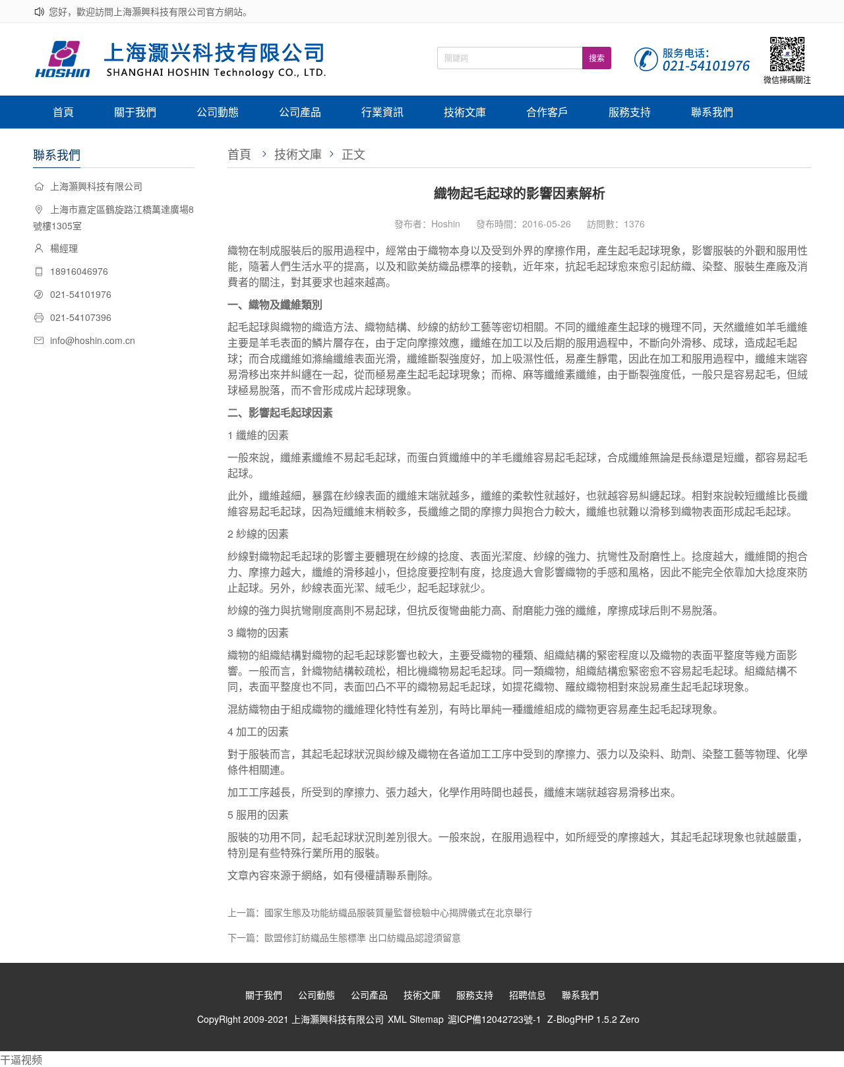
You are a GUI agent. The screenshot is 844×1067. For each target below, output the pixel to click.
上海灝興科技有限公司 (337, 1018)
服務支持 (630, 111)
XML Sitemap (416, 1018)
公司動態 (217, 111)
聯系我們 (712, 111)
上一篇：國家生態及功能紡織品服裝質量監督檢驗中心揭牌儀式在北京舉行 (379, 912)
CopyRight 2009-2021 (244, 1018)
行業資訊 (382, 111)
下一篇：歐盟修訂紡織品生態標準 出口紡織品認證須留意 (344, 937)
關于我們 (135, 111)
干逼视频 (21, 1059)
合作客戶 (547, 111)
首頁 (63, 111)
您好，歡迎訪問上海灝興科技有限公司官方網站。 (150, 11)
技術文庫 (465, 111)
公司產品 (300, 111)
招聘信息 (527, 994)
